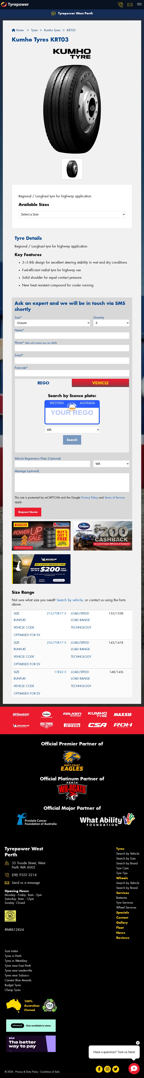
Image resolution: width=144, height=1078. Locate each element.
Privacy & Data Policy (26, 1071)
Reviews (122, 938)
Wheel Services (126, 907)
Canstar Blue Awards (18, 980)
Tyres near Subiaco (17, 975)
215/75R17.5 (56, 613)
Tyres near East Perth (18, 966)
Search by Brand (127, 863)
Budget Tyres (13, 985)
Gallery (122, 922)
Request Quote (28, 512)
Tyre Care (122, 868)
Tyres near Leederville (18, 971)
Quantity (98, 317)
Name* (19, 330)
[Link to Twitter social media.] (115, 1069)
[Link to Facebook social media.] (99, 1069)
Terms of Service (115, 497)
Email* (19, 355)
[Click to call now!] (120, 4)
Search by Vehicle (127, 854)
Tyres (120, 849)
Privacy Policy (89, 497)
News (120, 933)
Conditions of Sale (49, 1071)
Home (19, 30)
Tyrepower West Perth (75, 13)
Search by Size (126, 858)
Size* (18, 317)
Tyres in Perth (13, 956)
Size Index (11, 951)
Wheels (122, 878)
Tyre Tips (122, 873)
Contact (122, 917)
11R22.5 (60, 672)
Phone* (36, 343)
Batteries (121, 898)
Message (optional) (27, 471)
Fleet (120, 928)
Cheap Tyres (12, 990)
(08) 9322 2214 (24, 875)
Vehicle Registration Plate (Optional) (38, 459)
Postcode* (21, 368)
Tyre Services (124, 903)
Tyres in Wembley (16, 961)
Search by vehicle (70, 600)
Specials (122, 912)
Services (122, 893)
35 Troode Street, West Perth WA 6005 (28, 865)
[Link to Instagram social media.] (107, 1069)
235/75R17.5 (56, 643)
